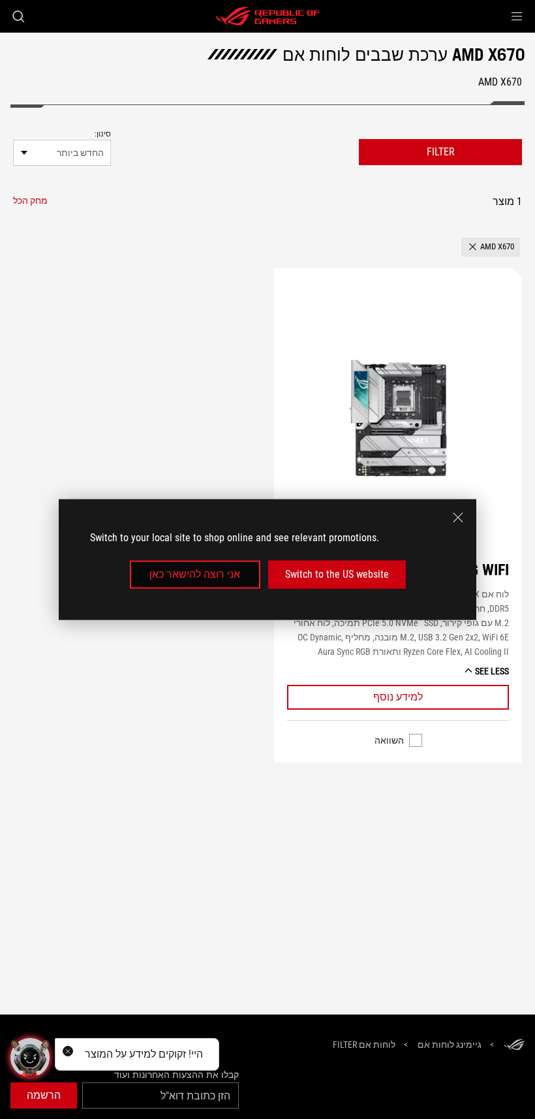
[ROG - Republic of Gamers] (267, 16)
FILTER (441, 152)
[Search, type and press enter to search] (18, 16)
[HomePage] (514, 1045)
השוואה (389, 740)
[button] (517, 16)
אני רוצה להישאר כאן (194, 574)
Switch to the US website (337, 574)
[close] (458, 518)
